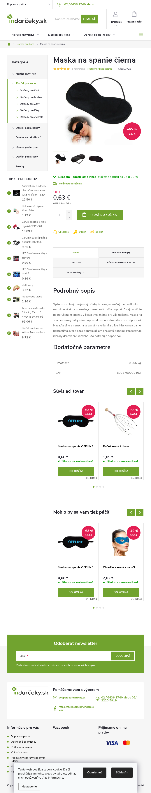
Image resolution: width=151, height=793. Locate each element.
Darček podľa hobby (28, 128)
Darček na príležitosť (28, 137)
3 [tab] (100, 487)
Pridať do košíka (103, 215)
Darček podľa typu (27, 147)
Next (139, 391)
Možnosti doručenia (70, 183)
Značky (20, 166)
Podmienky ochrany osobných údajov (28, 759)
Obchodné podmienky (23, 742)
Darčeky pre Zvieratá (31, 117)
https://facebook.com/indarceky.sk (76, 708)
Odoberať (123, 656)
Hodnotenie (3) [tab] (121, 252)
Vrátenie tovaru (19, 752)
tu (63, 778)
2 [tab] (97, 487)
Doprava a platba (16, 4)
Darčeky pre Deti (29, 90)
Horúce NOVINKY (26, 74)
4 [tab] (103, 487)
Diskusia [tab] (76, 262)
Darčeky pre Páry (29, 110)
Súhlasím (122, 772)
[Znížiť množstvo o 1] (69, 217)
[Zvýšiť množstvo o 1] (69, 212)
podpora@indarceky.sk (72, 697)
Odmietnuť (94, 772)
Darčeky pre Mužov (31, 97)
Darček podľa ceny (27, 156)
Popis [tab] (76, 252)
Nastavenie (29, 787)
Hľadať (89, 19)
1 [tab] (93, 487)
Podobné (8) (74, 272)
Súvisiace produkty (119, 262)
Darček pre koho (26, 83)
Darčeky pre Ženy (30, 104)
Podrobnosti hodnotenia (99, 68)
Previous (131, 391)
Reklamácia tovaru (21, 747)
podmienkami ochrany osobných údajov (72, 665)
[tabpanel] (76, 441)
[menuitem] (25, 35)
